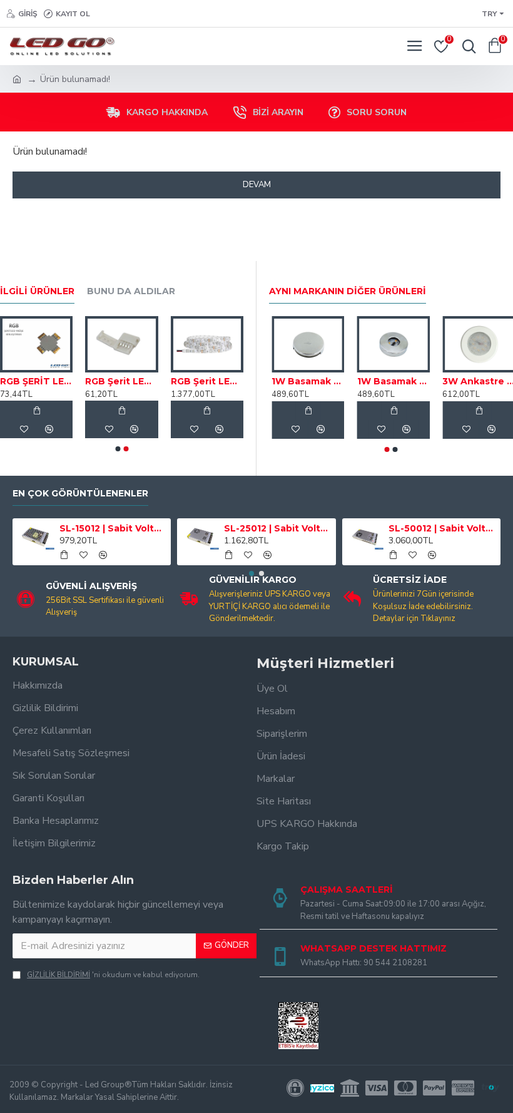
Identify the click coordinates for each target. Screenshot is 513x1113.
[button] (117, 448)
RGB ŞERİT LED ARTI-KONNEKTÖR (36, 381)
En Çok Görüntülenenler (80, 493)
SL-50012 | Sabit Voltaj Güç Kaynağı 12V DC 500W (442, 528)
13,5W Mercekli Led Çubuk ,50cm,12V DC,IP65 (291, 381)
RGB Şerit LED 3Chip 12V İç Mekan (207, 381)
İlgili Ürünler (37, 291)
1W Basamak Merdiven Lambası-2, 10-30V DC (462, 381)
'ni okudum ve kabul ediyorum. (113, 975)
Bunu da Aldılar (131, 291)
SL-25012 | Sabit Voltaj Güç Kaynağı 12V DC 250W (277, 528)
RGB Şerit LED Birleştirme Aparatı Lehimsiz (121, 381)
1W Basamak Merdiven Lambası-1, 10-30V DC (377, 381)
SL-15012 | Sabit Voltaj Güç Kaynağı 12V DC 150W (112, 528)
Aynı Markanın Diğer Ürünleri (347, 291)
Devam (257, 184)
